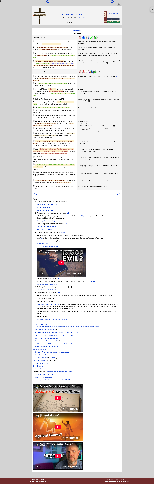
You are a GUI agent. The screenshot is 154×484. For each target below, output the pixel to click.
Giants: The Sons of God (44, 229)
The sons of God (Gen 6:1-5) (44, 374)
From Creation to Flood (42, 363)
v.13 (58, 292)
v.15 (52, 298)
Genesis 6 (38, 369)
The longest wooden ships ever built (48, 304)
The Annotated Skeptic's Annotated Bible (59, 371)
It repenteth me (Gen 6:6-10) (43, 377)
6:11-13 (73, 344)
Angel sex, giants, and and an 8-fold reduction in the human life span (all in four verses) (62, 326)
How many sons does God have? (47, 204)
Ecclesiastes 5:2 (82, 17)
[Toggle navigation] (119, 4)
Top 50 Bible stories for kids (43, 329)
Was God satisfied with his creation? (48, 246)
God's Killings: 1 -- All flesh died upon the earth (49, 335)
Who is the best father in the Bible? (46, 341)
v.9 (59, 278)
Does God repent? (42, 244)
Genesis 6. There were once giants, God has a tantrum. (52, 352)
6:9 (58, 341)
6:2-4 (54, 329)
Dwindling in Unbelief (40, 324)
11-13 (71, 335)
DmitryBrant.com (38, 366)
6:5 (66, 335)
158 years (84, 216)
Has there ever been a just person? (48, 284)
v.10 (70, 287)
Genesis (77, 31)
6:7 (77, 332)
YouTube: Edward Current (41, 355)
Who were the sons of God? (45, 210)
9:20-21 (92, 281)
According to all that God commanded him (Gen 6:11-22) (52, 380)
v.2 (65, 201)
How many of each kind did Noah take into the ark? (53, 319)
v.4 (66, 224)
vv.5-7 (63, 232)
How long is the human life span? (47, 221)
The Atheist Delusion (41, 358)
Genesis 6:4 (52, 358)
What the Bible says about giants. (47, 226)
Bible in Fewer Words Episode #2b (75, 14)
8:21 (42, 238)
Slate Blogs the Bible (39, 360)
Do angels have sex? (43, 207)
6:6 (57, 338)
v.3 (68, 213)
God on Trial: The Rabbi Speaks (45, 338)
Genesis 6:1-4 (94, 326)
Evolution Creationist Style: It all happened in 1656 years (52, 344)
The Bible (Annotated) (40, 349)
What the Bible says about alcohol (45, 346)
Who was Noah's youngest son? (47, 290)
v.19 (49, 316)
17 (74, 335)
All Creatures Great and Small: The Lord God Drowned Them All (55, 332)
